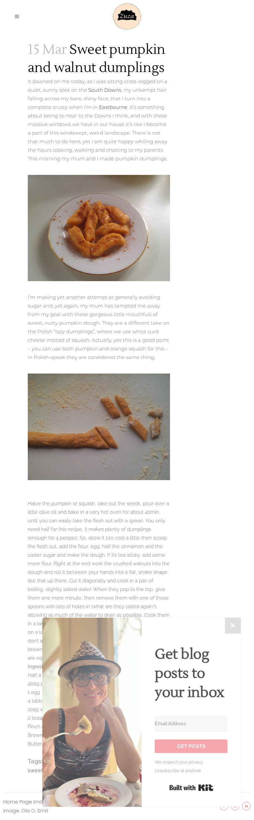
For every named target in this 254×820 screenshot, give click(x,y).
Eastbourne (113, 107)
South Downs (104, 90)
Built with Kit (191, 788)
